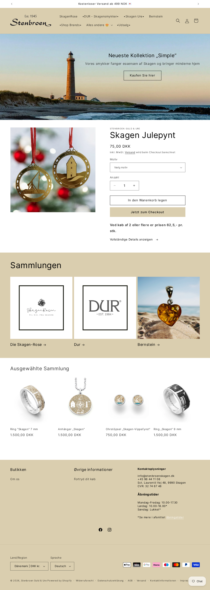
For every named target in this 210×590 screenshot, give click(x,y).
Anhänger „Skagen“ (71, 429)
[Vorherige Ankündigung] (11, 4)
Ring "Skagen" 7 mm (24, 429)
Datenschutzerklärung (111, 580)
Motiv (114, 159)
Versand (130, 152)
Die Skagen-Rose (26, 344)
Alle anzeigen (105, 447)
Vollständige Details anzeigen (132, 239)
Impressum (186, 580)
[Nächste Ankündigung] (198, 4)
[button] (99, 25)
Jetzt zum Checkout (147, 212)
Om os (14, 479)
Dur (77, 344)
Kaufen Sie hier (142, 75)
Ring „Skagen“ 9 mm (167, 429)
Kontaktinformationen (163, 580)
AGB (130, 580)
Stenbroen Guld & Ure (34, 580)
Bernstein (146, 344)
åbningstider (175, 517)
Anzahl (114, 177)
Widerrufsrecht (85, 580)
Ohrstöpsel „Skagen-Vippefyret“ (128, 429)
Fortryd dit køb (85, 479)
